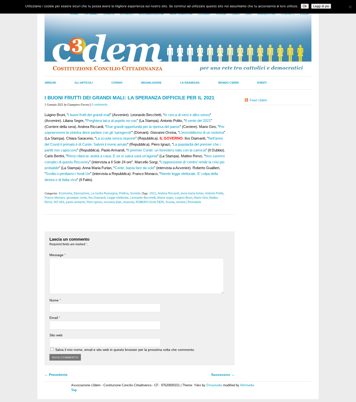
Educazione (81, 193)
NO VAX (59, 202)
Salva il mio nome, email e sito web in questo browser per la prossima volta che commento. (125, 350)
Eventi (262, 82)
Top (74, 390)
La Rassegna (190, 82)
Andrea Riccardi (168, 193)
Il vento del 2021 (198, 120)
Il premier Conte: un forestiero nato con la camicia (166, 150)
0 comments (100, 104)
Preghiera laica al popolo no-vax (111, 120)
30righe (50, 82)
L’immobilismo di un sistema (201, 132)
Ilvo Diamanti (97, 197)
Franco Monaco (55, 197)
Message (57, 255)
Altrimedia (247, 385)
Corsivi (116, 82)
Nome (55, 300)
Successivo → (223, 375)
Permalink (194, 202)
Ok (305, 6)
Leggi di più (321, 6)
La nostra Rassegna (104, 193)
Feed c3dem (258, 100)
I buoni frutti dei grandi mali (89, 115)
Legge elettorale (118, 197)
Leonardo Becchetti (143, 197)
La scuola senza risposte (115, 138)
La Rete (109, 13)
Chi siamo (91, 13)
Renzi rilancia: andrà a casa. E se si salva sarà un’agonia (112, 156)
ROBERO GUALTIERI (150, 202)
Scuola (170, 202)
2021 (152, 193)
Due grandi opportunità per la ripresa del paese (143, 127)
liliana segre (165, 197)
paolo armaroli (75, 202)
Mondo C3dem (228, 82)
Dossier (204, 13)
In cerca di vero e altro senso (187, 115)
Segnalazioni (151, 82)
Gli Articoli (84, 82)
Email (54, 318)
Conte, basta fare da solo (134, 168)
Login (304, 13)
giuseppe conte (77, 197)
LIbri (248, 13)
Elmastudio (214, 385)
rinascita (128, 202)
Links (235, 13)
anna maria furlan (192, 193)
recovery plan (113, 202)
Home (74, 13)
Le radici (126, 13)
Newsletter (266, 13)
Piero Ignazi (94, 202)
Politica (124, 193)
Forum (221, 13)
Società (135, 193)
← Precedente (56, 375)
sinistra (181, 202)
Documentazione (151, 13)
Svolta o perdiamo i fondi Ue (68, 174)
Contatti (287, 13)
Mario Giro (201, 197)
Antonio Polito (214, 193)
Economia (65, 193)
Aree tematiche (181, 13)
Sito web (55, 335)
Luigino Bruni (184, 197)
